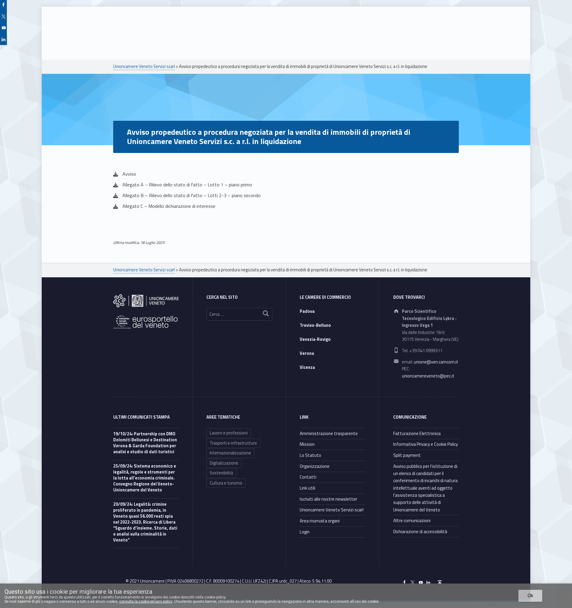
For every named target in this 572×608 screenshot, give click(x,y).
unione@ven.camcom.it (436, 362)
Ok (530, 595)
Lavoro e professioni (229, 433)
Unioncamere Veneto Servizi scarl (331, 509)
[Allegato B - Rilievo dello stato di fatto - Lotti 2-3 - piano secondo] (187, 195)
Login (305, 531)
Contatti (308, 477)
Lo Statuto (310, 455)
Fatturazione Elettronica (417, 433)
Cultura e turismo (226, 483)
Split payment (407, 455)
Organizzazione (314, 466)
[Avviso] (124, 174)
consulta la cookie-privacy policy (145, 601)
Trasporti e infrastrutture (233, 443)
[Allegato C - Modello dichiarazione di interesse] (164, 206)
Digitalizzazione (224, 463)
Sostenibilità (221, 473)
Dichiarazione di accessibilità (420, 531)
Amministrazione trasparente (329, 433)
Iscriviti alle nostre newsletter (328, 499)
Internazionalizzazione (230, 453)
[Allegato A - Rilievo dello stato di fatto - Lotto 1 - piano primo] (182, 185)
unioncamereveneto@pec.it (428, 376)
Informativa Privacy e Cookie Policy (425, 444)
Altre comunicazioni (411, 520)
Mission (307, 444)
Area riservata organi (320, 520)
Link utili (307, 488)
